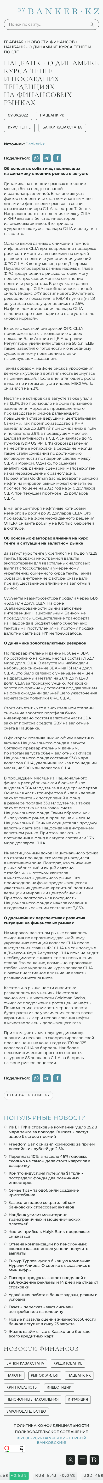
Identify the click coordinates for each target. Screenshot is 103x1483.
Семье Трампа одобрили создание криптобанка (44, 1192)
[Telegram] (47, 158)
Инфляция (78, 1399)
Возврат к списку (28, 1095)
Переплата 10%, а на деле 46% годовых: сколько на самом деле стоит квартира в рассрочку (50, 1161)
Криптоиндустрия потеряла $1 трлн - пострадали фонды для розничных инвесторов (46, 1178)
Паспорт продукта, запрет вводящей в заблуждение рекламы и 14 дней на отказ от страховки (53, 1282)
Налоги (14, 1375)
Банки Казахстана (62, 127)
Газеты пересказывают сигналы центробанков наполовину (41, 1309)
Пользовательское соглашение (51, 1431)
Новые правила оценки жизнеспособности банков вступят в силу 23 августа (52, 1321)
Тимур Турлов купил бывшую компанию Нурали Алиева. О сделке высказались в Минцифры (49, 1265)
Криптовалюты (22, 1387)
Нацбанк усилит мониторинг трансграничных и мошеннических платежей (44, 1219)
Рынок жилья (44, 1375)
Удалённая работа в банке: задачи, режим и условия (53, 1297)
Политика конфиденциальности (51, 1425)
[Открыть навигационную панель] (82, 1460)
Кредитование (67, 1363)
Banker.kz (35, 143)
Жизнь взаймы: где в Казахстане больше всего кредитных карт (50, 1333)
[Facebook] (57, 158)
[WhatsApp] (36, 158)
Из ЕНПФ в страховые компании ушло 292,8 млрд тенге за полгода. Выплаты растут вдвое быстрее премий (53, 1132)
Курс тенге (19, 127)
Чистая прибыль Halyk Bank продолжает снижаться (50, 1233)
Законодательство (26, 1411)
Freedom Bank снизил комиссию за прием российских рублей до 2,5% (52, 1146)
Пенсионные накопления (32, 1399)
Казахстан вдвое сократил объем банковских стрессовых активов (42, 1204)
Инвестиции (59, 1387)
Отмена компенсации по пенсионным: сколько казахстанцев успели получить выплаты (48, 1249)
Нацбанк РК (52, 115)
